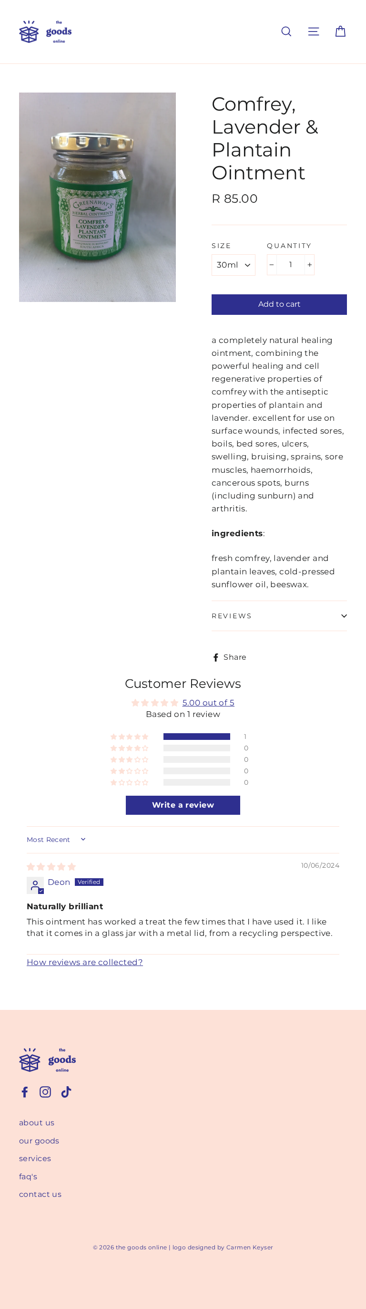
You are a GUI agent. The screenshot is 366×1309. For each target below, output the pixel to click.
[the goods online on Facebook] (24, 1091)
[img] (51, 867)
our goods (39, 1140)
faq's (28, 1176)
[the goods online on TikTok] (66, 1091)
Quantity (289, 245)
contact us (40, 1194)
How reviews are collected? (85, 962)
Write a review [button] (183, 805)
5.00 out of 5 (209, 702)
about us (36, 1122)
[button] (130, 736)
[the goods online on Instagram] (45, 1091)
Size (222, 245)
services (35, 1158)
